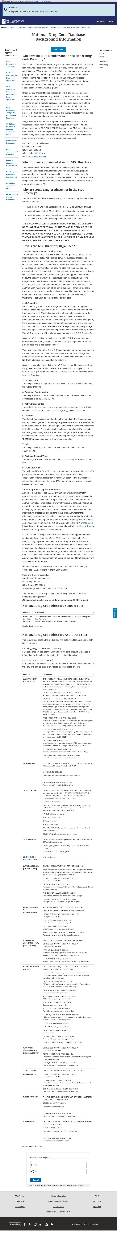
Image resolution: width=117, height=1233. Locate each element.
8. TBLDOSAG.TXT (30, 1097)
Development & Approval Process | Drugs (33, 27)
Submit (36, 1180)
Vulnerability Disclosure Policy (58, 1212)
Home (5, 27)
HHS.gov (97, 1201)
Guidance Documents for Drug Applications (11, 76)
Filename (26, 612)
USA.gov (97, 1207)
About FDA (19, 1201)
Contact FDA (15, 1224)
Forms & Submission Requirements (11, 163)
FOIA (97, 1196)
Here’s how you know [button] (43, 1)
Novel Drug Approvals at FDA (11, 185)
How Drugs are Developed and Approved (12, 174)
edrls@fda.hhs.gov (37, 156)
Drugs (13, 27)
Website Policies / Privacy (58, 1201)
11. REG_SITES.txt (30, 790)
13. (30, 858)
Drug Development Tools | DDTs (11, 64)
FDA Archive (20, 1196)
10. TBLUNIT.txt (29, 763)
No (36, 1171)
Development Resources (11, 142)
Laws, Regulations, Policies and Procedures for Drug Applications (11, 93)
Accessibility (20, 1207)
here (55, 11)
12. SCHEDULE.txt (30, 839)
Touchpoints (78, 1185)
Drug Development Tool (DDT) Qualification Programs (11, 113)
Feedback (115, 613)
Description (39, 612)
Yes (36, 1165)
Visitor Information (58, 1196)
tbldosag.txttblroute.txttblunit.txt (27, 619)
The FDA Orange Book (82, 523)
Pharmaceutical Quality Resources (12, 197)
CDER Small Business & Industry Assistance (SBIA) (10, 129)
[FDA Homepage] (13, 21)
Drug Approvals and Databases (12, 151)
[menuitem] (105, 54)
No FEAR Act (58, 1207)
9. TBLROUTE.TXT (30, 1121)
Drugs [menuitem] (101, 67)
